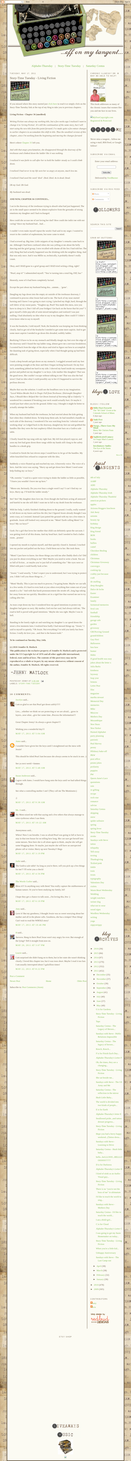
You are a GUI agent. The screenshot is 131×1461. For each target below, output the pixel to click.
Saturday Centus (95, 65)
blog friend (95, 531)
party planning (97, 736)
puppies (94, 770)
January (100, 1279)
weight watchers (97, 898)
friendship (95, 616)
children (94, 554)
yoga (92, 921)
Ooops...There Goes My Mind (104, 427)
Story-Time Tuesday (69, 65)
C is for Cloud (102, 1224)
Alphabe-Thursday (42, 65)
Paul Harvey (96, 743)
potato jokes (96, 763)
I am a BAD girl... (104, 1220)
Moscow (94, 713)
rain (92, 786)
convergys (95, 566)
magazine (94, 693)
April (99, 1266)
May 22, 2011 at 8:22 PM (30, 969)
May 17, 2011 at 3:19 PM (30, 853)
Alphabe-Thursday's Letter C (109, 1229)
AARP (93, 481)
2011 (96, 971)
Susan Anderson (23, 776)
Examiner (94, 597)
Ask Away (94, 512)
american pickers (98, 500)
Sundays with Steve (99, 840)
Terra (93, 1307)
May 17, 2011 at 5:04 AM (30, 733)
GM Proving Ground (99, 632)
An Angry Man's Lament (103, 439)
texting (93, 855)
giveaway (94, 628)
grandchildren (96, 635)
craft (92, 578)
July (99, 996)
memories (94, 705)
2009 (96, 1289)
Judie (18, 861)
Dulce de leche (97, 589)
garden (93, 624)
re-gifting (94, 790)
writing (93, 917)
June (99, 1001)
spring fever (95, 828)
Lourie (19, 953)
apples (93, 504)
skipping (94, 813)
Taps (98, 1021)
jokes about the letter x (100, 662)
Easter (93, 593)
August (100, 992)
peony (93, 747)
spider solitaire (97, 821)
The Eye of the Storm (102, 448)
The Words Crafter (24, 881)
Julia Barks (95, 666)
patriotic (94, 740)
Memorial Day (96, 701)
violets (93, 886)
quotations (95, 782)
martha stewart (97, 697)
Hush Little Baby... (104, 1097)
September (102, 988)
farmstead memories (99, 605)
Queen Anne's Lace (99, 778)
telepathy (94, 848)
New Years (95, 724)
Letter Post (95, 686)
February (101, 1275)
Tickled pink (96, 863)
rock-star (94, 797)
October (100, 983)
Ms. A (18, 810)
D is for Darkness (104, 1165)
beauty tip (95, 520)
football (94, 612)
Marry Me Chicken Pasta (103, 430)
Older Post (82, 981)
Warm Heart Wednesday (101, 890)
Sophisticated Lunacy (103, 437)
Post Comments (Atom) (32, 987)
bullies (93, 543)
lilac (92, 689)
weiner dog (95, 902)
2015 (96, 953)
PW (92, 774)
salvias (93, 805)
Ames (18, 741)
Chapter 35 (27, 142)
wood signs (95, 909)
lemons (93, 682)
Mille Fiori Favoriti (102, 408)
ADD (92, 485)
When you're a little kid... (107, 1248)
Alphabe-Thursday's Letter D (109, 1169)
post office (95, 759)
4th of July (95, 477)
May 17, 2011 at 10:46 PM (31, 925)
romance (94, 801)
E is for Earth (102, 1109)
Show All (119, 455)
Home (48, 981)
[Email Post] (42, 681)
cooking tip (95, 570)
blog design (95, 527)
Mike (92, 709)
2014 (96, 957)
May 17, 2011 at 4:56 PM (30, 874)
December (101, 974)
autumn (93, 516)
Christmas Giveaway (99, 562)
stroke (93, 836)
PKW (92, 755)
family (93, 601)
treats (92, 875)
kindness (94, 670)
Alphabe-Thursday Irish (101, 493)
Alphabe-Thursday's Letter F (109, 1058)
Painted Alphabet (98, 732)
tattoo (93, 844)
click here (53, 104)
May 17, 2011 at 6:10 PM (30, 901)
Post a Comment (17, 976)
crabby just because (99, 574)
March (100, 1270)
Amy (18, 909)
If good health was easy (101, 659)
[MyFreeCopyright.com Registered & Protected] (106, 121)
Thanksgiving (96, 859)
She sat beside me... (104, 1078)
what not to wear (97, 905)
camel (93, 547)
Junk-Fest (97, 419)
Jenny (93, 1303)
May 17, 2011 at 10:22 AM (31, 822)
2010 (96, 1285)
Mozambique (96, 720)
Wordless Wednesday (100, 913)
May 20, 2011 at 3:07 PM (30, 945)
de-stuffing (95, 581)
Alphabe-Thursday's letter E (108, 1114)
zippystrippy (96, 925)
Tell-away (94, 851)
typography (95, 878)
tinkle (93, 867)
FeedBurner (112, 178)
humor (93, 651)
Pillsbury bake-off (98, 751)
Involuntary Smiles (102, 446)
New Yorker (95, 728)
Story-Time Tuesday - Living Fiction (33, 78)
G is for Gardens (103, 1009)
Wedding (94, 894)
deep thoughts (96, 585)
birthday (94, 524)
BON (92, 535)
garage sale (95, 620)
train (92, 871)
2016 (96, 948)
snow (92, 817)
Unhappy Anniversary (106, 1253)
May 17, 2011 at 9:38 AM (30, 802)
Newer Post (15, 981)
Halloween (95, 643)
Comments (99, 199)
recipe (93, 794)
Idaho (93, 655)
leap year (94, 678)
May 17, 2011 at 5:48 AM (30, 768)
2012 (96, 966)
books (93, 539)
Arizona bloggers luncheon (102, 508)
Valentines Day (97, 882)
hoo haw (94, 647)
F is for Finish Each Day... (107, 1053)
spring (93, 824)
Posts (96, 194)
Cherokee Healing (98, 550)
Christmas (95, 558)
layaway (94, 674)
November (102, 979)
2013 (96, 962)
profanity (94, 767)
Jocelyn (19, 700)
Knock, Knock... (103, 1049)
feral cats (94, 608)
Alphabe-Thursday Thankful (103, 497)
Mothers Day (96, 716)
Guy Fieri (94, 639)
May (99, 1005)
